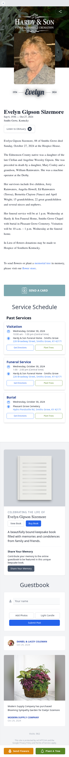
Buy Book (33, 523)
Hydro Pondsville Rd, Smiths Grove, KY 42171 (37, 409)
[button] (34, 678)
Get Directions (20, 347)
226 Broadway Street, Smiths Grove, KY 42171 (37, 341)
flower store (29, 268)
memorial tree (42, 263)
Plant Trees (49, 347)
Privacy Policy (25, 743)
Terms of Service (43, 743)
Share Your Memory (21, 568)
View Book (15, 523)
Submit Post (34, 622)
